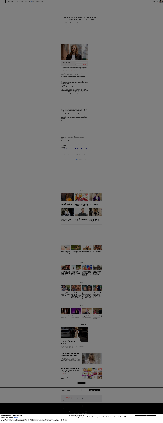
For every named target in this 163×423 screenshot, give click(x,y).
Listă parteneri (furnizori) (72, 418)
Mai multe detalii (16, 417)
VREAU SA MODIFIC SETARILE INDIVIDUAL (145, 417)
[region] (81, 418)
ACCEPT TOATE (145, 415)
